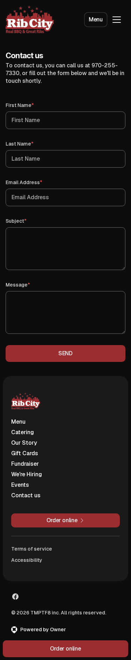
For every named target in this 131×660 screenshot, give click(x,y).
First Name (30, 105)
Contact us (26, 495)
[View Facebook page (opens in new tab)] (15, 596)
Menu (96, 19)
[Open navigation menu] (117, 20)
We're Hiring (26, 474)
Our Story (24, 442)
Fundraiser (25, 463)
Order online (65, 648)
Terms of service (31, 549)
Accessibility (26, 560)
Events (20, 485)
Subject (26, 220)
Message (28, 284)
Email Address (34, 182)
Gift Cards (24, 453)
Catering (22, 432)
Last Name (29, 143)
